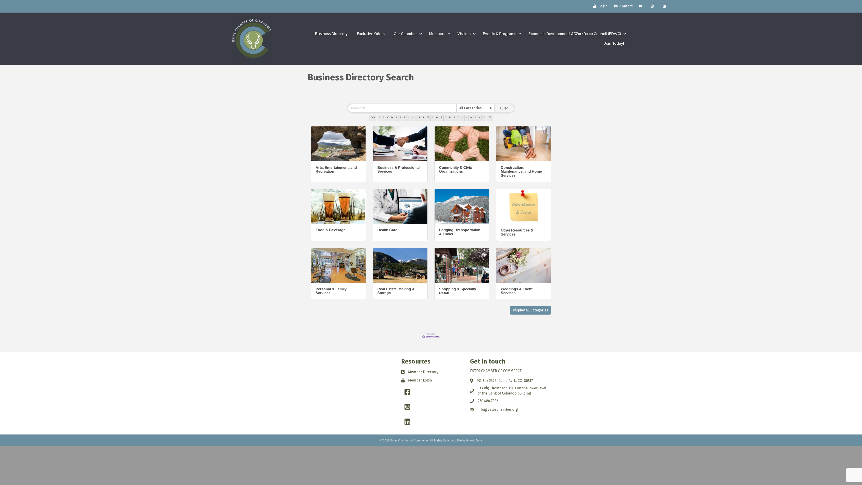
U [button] (462, 117)
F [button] (400, 117)
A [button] (379, 117)
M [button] (428, 117)
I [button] (412, 117)
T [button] (458, 117)
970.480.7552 (487, 401)
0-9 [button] (373, 117)
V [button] (466, 117)
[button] (530, 310)
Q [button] (445, 117)
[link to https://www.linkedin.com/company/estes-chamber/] (664, 6)
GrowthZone (474, 440)
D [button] (392, 117)
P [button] (441, 117)
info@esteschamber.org (497, 409)
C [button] (388, 117)
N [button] (432, 117)
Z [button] (484, 117)
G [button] (404, 117)
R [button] (450, 117)
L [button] (423, 117)
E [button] (396, 117)
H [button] (408, 117)
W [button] (471, 117)
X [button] (475, 117)
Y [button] (479, 117)
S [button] (454, 117)
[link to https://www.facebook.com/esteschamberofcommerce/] (640, 6)
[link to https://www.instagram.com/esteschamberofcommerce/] (652, 6)
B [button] (383, 117)
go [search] (506, 108)
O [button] (437, 117)
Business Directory (331, 34)
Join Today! (614, 43)
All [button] (490, 117)
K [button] (419, 117)
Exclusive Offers (371, 34)
